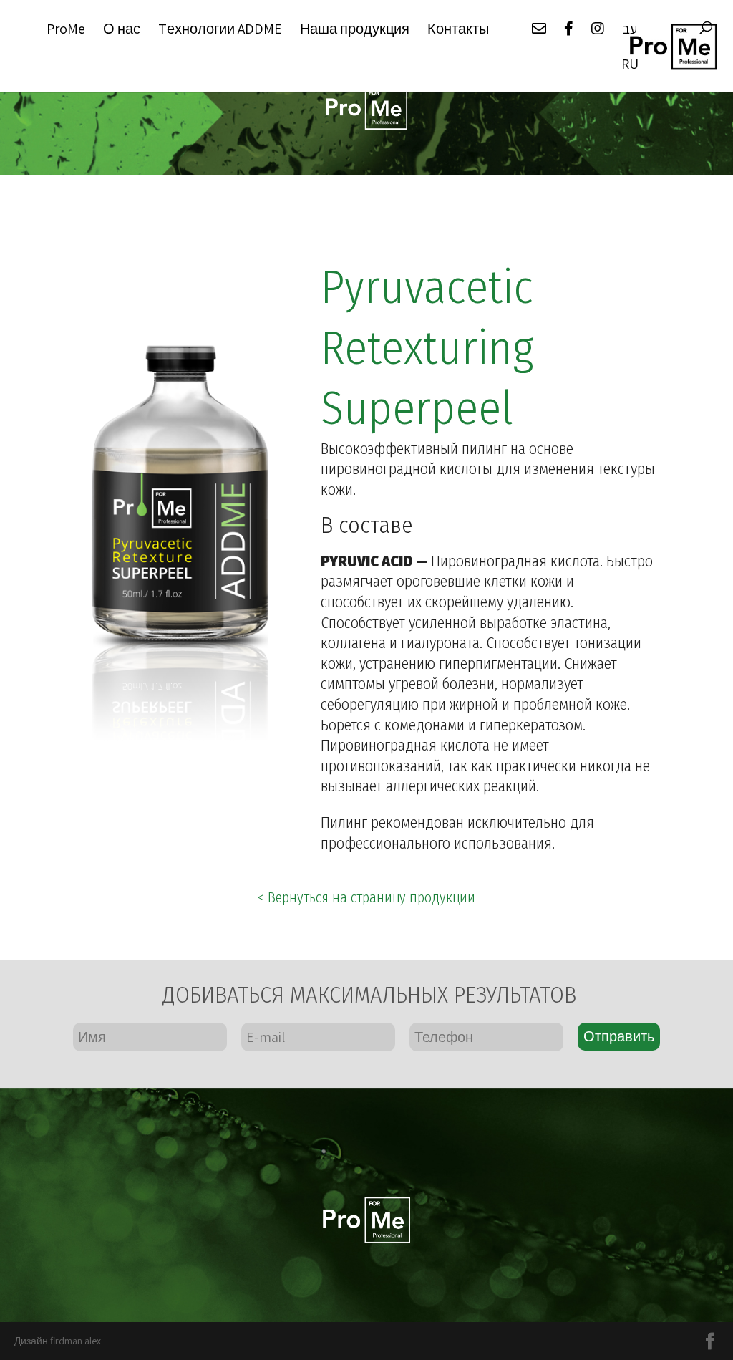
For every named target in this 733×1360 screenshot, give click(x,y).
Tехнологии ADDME (220, 30)
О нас (121, 30)
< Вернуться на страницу (366, 897)
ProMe (66, 30)
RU (630, 65)
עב (629, 30)
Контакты (458, 30)
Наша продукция (354, 30)
